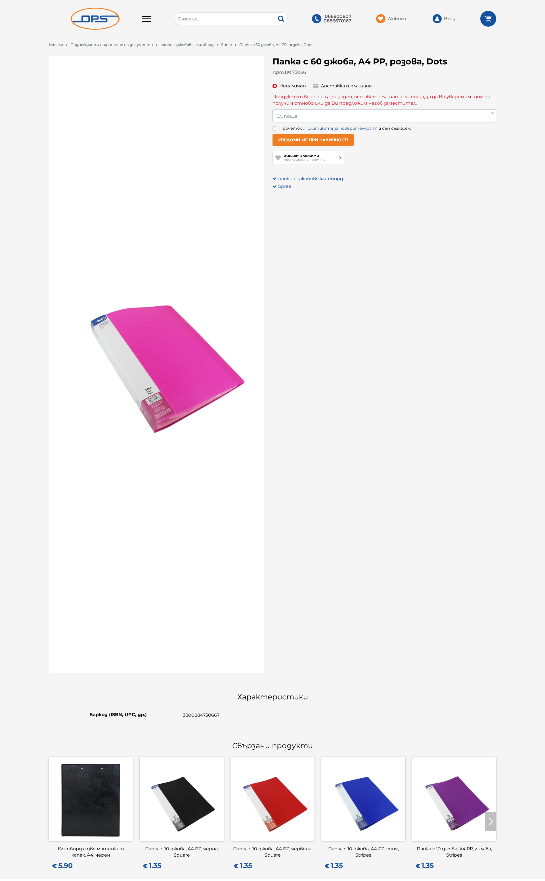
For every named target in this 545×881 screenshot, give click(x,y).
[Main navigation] (146, 18)
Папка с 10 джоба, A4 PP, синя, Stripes (363, 852)
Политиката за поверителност (340, 128)
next (490, 821)
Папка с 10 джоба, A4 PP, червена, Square (272, 852)
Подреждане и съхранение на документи (111, 44)
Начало (56, 44)
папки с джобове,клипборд (187, 44)
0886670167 (337, 21)
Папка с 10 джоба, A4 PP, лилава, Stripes (454, 852)
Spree (226, 44)
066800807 (338, 16)
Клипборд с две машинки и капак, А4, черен (91, 852)
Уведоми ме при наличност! (313, 139)
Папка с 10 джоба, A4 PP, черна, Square (182, 852)
